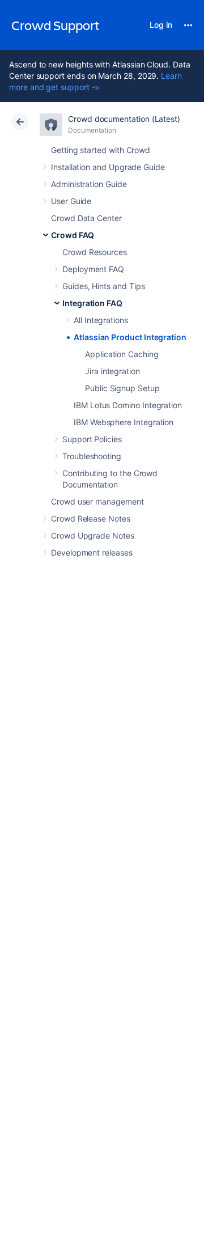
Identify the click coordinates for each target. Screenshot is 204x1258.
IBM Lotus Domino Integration (128, 405)
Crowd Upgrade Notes (92, 535)
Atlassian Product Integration (130, 337)
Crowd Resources (94, 252)
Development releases (92, 552)
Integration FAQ (92, 303)
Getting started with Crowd (100, 150)
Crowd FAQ (72, 235)
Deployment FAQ (93, 269)
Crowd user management (97, 501)
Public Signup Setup (122, 388)
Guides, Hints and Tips (103, 286)
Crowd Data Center (86, 218)
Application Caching (122, 354)
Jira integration (112, 371)
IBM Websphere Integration (123, 422)
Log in (161, 24)
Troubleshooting (91, 456)
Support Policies (92, 439)
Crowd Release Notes (90, 518)
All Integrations (101, 320)
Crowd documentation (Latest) (124, 119)
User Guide (71, 201)
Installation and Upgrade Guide (108, 167)
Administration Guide (89, 184)
